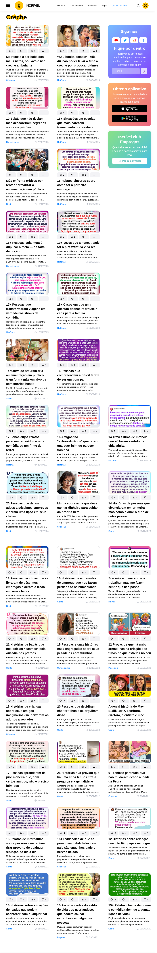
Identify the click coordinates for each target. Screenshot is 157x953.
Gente (9, 204)
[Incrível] (27, 5)
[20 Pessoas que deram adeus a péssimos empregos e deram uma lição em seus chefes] (27, 483)
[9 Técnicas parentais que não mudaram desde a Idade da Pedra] (129, 752)
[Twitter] (125, 40)
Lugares (61, 937)
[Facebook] (143, 40)
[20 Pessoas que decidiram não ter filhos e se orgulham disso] (78, 686)
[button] (11, 50)
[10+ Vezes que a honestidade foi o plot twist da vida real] (78, 222)
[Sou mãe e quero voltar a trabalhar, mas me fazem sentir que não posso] (129, 558)
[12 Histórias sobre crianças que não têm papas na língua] (129, 819)
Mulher (111, 601)
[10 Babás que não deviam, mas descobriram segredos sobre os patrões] (27, 98)
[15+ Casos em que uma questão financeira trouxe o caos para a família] (78, 284)
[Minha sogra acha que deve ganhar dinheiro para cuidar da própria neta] (78, 483)
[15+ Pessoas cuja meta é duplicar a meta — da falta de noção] (27, 222)
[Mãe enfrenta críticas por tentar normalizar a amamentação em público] (27, 160)
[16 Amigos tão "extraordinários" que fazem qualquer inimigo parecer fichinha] (78, 417)
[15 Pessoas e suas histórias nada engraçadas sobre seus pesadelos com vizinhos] (78, 624)
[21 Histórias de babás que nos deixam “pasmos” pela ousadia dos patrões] (27, 624)
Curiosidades (12, 142)
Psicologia (113, 668)
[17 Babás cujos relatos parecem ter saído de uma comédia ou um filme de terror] (27, 417)
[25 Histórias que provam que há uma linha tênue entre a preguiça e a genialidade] (78, 752)
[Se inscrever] (144, 71)
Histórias (61, 80)
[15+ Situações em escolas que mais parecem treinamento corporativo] (78, 98)
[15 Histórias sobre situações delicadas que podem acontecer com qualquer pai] (27, 885)
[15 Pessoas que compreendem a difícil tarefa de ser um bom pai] (78, 351)
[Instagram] (134, 40)
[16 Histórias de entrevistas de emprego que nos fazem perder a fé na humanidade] (78, 558)
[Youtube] (116, 40)
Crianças (10, 80)
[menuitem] (61, 5)
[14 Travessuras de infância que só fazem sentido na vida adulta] (129, 417)
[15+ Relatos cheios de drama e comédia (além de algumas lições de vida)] (129, 885)
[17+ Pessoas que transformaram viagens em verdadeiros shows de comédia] (27, 284)
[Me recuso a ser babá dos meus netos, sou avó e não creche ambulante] (27, 36)
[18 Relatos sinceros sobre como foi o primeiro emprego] (78, 160)
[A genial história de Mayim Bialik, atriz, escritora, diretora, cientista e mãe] (129, 686)
